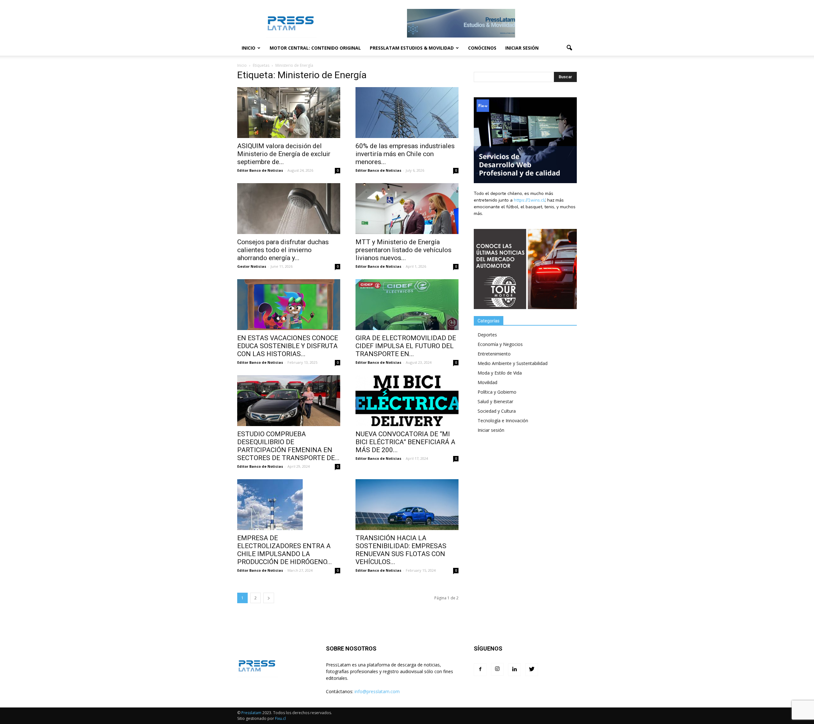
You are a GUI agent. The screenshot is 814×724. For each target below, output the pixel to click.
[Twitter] (531, 669)
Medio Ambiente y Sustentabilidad (513, 363)
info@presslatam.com (377, 691)
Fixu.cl (280, 718)
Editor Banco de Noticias (260, 170)
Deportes (487, 335)
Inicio (248, 48)
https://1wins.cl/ (529, 200)
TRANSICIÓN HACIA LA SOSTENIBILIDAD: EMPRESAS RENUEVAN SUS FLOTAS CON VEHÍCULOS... (400, 550)
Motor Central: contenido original (315, 48)
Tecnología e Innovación (503, 420)
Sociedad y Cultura (497, 411)
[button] (569, 48)
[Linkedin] (514, 669)
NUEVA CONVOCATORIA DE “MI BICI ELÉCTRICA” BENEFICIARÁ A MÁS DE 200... (405, 442)
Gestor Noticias (251, 266)
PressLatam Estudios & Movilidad (412, 48)
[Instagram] (497, 669)
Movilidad (487, 382)
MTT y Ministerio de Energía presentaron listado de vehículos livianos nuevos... (403, 250)
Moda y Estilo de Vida (500, 373)
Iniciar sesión (522, 48)
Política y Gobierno (497, 392)
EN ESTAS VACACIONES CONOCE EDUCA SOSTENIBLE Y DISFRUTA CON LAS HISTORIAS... (287, 346)
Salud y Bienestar (495, 401)
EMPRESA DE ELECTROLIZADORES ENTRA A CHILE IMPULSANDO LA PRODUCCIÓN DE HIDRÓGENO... (284, 550)
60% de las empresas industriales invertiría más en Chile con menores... (405, 154)
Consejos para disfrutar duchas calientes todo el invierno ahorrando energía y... (283, 250)
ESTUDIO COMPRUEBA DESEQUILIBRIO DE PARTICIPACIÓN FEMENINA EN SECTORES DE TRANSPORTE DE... (288, 446)
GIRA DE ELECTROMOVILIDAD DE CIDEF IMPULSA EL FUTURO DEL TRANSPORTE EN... (405, 346)
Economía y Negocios (500, 344)
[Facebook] (480, 669)
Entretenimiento (494, 354)
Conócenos (482, 48)
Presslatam (251, 712)
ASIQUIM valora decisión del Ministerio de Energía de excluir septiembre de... (283, 154)
